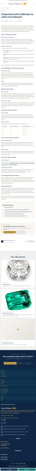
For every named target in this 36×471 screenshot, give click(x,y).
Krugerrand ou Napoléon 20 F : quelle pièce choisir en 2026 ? (15, 428)
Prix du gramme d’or (4, 388)
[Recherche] (34, 3)
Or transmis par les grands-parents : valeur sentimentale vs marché (16, 431)
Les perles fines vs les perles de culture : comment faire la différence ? (17, 209)
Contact (2, 396)
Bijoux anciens (3, 374)
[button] (2, 3)
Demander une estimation (10, 232)
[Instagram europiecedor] (3, 420)
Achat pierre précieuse (9, 207)
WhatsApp (20, 363)
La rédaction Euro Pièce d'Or (9, 240)
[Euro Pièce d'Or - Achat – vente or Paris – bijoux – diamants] (18, 4)
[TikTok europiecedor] (1, 420)
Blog (1, 400)
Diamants (2, 379)
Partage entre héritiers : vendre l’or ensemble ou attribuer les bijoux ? (16, 426)
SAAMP (17, 417)
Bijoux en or (3, 372)
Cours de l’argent (4, 392)
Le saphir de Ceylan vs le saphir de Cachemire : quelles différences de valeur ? (18, 211)
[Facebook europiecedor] (4, 420)
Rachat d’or (3, 370)
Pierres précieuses (4, 385)
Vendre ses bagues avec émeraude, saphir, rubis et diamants (15, 215)
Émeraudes (3, 381)
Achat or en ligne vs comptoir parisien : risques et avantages (14, 434)
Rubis (2, 383)
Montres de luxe (4, 376)
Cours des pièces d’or (4, 390)
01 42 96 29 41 (20, 232)
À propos (2, 398)
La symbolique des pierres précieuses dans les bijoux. (14, 213)
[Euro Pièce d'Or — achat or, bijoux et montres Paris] (9, 408)
